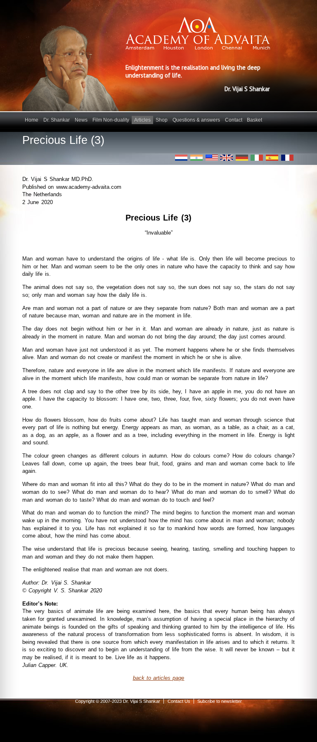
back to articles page (159, 678)
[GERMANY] (242, 158)
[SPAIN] (272, 158)
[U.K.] (226, 158)
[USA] (212, 158)
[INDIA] (196, 158)
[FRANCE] (287, 158)
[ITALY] (257, 158)
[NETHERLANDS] (181, 158)
